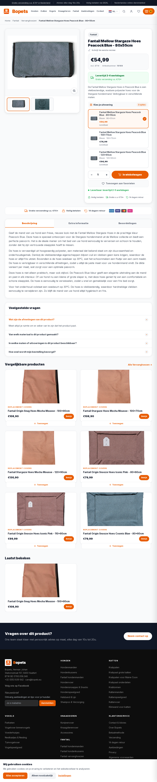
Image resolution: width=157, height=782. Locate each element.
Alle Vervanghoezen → (140, 365)
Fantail (16, 20)
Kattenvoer (114, 702)
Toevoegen (42, 423)
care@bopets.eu (33, 679)
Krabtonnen (115, 687)
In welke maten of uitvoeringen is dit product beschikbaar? (43, 343)
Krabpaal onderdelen (119, 682)
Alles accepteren (15, 775)
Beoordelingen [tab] (127, 223)
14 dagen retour (117, 742)
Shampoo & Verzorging (72, 702)
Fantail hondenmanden (72, 677)
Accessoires (67, 732)
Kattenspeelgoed (117, 697)
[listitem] (18, 104)
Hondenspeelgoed (70, 692)
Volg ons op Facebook (17, 685)
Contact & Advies (117, 722)
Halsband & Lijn (68, 697)
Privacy (112, 752)
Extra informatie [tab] (78, 223)
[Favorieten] (139, 11)
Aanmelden (47, 703)
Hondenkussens (69, 672)
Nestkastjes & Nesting (16, 737)
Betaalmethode (116, 732)
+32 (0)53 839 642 (14, 679)
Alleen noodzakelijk (42, 775)
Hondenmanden (69, 667)
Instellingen (64, 775)
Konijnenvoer (67, 722)
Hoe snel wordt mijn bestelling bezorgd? (32, 352)
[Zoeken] (124, 11)
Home (7, 20)
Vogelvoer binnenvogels (17, 727)
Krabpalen (114, 667)
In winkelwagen (132, 174)
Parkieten (10, 722)
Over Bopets (115, 727)
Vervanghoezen (29, 20)
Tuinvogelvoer (12, 742)
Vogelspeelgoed (13, 747)
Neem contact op (138, 636)
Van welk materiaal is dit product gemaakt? (33, 334)
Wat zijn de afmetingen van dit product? (31, 319)
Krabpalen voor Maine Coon (123, 677)
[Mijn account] (131, 11)
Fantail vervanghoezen (72, 756)
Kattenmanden (116, 692)
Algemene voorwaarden (121, 757)
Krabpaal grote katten (120, 672)
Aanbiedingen (116, 747)
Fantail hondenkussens (72, 751)
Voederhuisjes (12, 732)
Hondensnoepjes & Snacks (74, 687)
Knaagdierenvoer (69, 727)
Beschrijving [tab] (29, 223)
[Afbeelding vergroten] (74, 91)
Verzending (115, 737)
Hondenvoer (67, 682)
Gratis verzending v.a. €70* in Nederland (31, 3)
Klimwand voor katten (120, 707)
